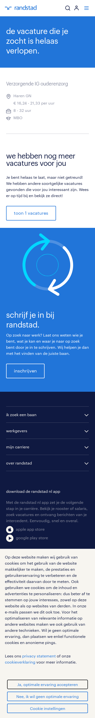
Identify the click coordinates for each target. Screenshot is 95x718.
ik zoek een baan (21, 414)
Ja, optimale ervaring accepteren (47, 684)
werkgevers (16, 430)
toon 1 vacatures (31, 213)
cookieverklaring (20, 662)
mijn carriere (17, 446)
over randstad (19, 463)
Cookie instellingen (47, 708)
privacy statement (39, 656)
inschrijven (25, 370)
